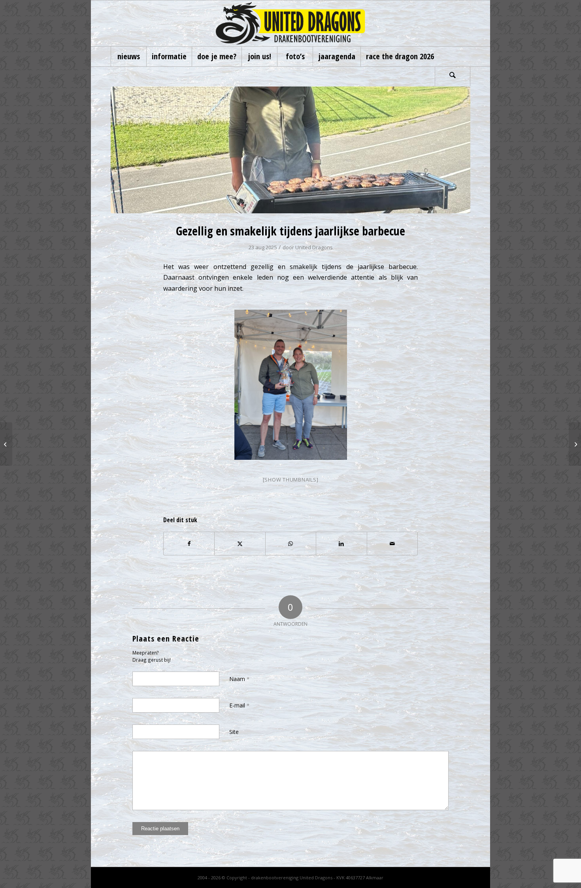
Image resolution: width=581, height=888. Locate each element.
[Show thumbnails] (291, 479)
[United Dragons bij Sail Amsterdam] (575, 444)
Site (234, 732)
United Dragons (314, 247)
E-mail (239, 705)
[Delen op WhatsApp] (291, 543)
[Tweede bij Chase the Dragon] (6, 444)
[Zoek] (452, 76)
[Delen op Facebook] (189, 543)
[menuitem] (128, 56)
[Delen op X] (240, 543)
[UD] (290, 23)
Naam (239, 679)
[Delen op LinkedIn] (341, 543)
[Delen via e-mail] (392, 543)
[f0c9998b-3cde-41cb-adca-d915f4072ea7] (290, 150)
